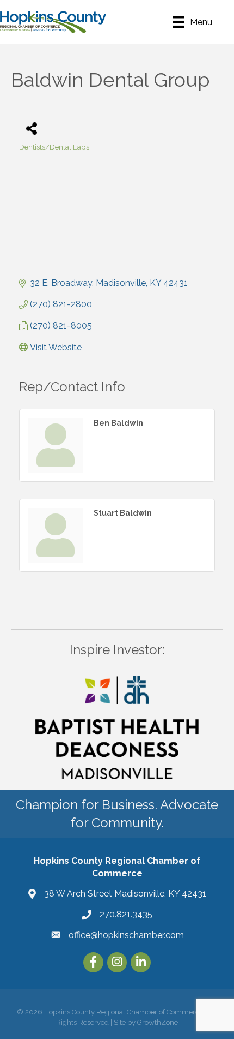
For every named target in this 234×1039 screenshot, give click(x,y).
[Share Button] (31, 128)
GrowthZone (157, 1022)
